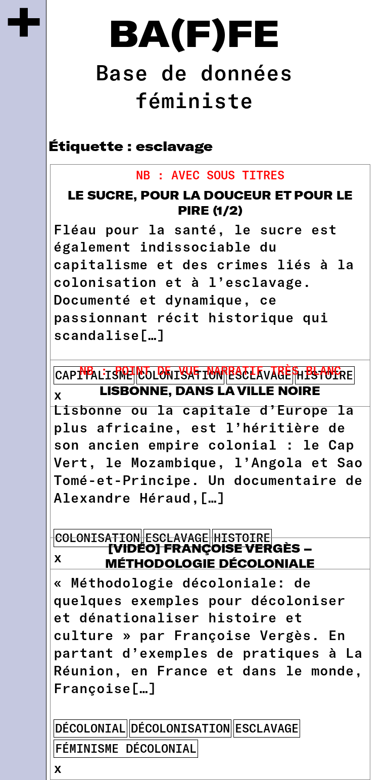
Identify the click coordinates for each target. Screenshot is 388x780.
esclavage (267, 728)
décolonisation (180, 728)
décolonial (90, 728)
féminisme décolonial (126, 748)
